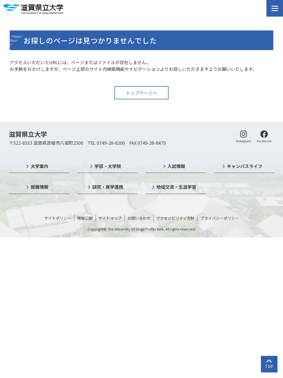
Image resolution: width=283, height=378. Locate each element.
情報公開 (85, 218)
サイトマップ (110, 218)
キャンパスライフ (244, 166)
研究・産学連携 (107, 186)
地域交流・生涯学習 (176, 186)
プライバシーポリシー (219, 218)
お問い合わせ (139, 218)
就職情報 (39, 186)
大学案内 (39, 166)
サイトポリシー (57, 218)
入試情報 (176, 166)
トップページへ (141, 92)
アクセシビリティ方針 (175, 218)
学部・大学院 (108, 166)
